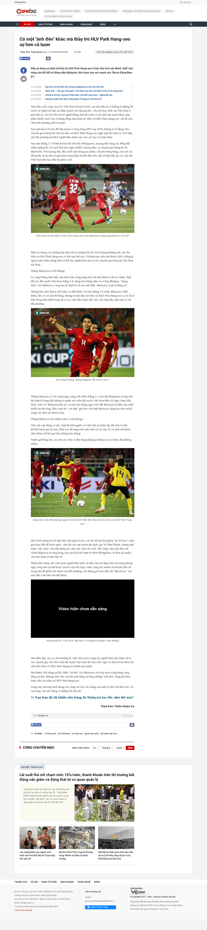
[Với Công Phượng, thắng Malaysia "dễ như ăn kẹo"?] (82, 342)
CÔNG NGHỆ (86, 24)
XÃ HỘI (27, 24)
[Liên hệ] (48, 58)
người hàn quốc (91, 733)
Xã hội (77, 52)
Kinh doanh (67, 882)
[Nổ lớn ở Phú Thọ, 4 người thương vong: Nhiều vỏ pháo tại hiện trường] (77, 837)
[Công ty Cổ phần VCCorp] (138, 891)
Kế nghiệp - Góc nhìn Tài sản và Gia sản (141, 11)
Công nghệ (83, 882)
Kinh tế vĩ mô (49, 882)
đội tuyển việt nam (108, 733)
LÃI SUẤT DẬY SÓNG (70, 11)
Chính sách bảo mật (23, 910)
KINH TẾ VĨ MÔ (45, 24)
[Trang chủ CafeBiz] (17, 24)
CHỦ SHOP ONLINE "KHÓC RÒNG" (101, 11)
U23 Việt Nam (64, 733)
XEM (130, 748)
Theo (83, 716)
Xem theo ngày (81, 748)
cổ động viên (50, 733)
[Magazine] (20, 2)
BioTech (169, 11)
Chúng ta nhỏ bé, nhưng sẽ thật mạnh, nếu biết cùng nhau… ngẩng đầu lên (78, 95)
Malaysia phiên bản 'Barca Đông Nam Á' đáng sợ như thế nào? (73, 99)
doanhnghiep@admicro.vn (102, 901)
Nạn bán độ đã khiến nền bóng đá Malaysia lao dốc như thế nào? (74, 87)
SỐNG (103, 24)
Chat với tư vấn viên (99, 907)
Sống (97, 882)
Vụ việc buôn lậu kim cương (58, 16)
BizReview (49, 11)
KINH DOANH (66, 24)
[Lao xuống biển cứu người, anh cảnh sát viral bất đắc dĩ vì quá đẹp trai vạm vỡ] (38, 837)
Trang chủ (21, 882)
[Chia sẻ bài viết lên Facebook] (23, 70)
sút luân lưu (77, 733)
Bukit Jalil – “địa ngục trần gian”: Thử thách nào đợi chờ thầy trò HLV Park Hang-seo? (84, 91)
